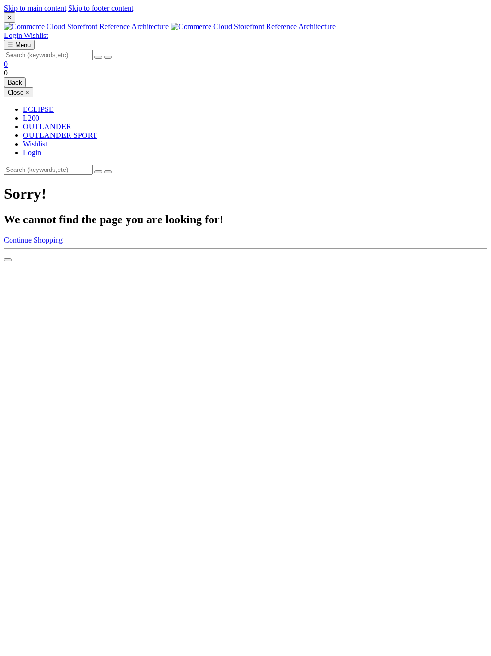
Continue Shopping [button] (33, 240)
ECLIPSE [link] (38, 109)
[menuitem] (255, 144)
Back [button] (15, 82)
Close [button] (18, 92)
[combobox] (48, 55)
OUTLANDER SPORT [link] (60, 135)
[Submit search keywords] (108, 57)
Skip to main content (35, 8)
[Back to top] (8, 259)
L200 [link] (31, 118)
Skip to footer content (100, 8)
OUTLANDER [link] (47, 126)
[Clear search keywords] (98, 57)
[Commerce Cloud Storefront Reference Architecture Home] (170, 27)
